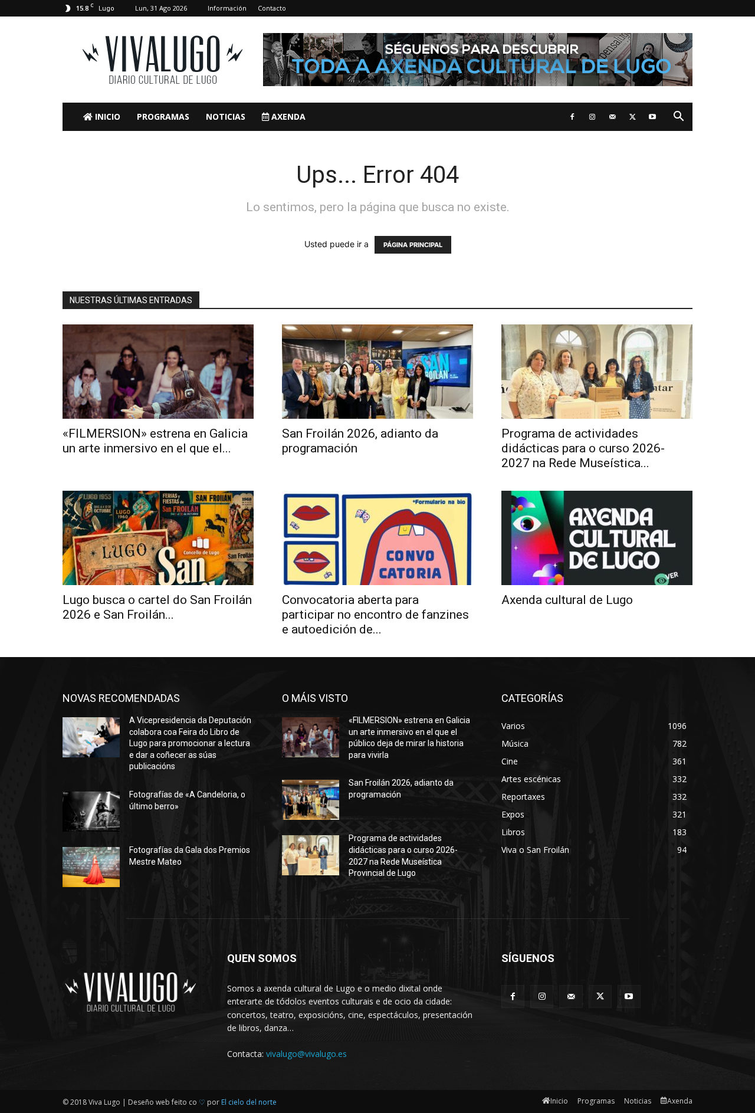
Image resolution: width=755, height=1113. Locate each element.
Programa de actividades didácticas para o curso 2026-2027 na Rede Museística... (583, 448)
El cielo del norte (249, 1102)
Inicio (106, 116)
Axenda (287, 116)
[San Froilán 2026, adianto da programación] (377, 371)
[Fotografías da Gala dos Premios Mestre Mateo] (91, 867)
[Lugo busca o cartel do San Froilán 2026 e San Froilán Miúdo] (158, 538)
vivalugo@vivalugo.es (306, 1053)
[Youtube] (652, 117)
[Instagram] (592, 117)
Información (227, 8)
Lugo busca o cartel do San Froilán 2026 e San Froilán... (157, 607)
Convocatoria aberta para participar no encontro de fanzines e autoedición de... (375, 614)
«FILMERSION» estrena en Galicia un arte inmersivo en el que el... (155, 440)
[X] (632, 117)
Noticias (225, 116)
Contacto (272, 8)
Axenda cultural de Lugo (567, 600)
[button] (678, 117)
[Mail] (612, 117)
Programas (163, 116)
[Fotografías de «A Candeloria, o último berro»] (91, 812)
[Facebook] (572, 117)
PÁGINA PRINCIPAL (412, 245)
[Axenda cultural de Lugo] (596, 538)
